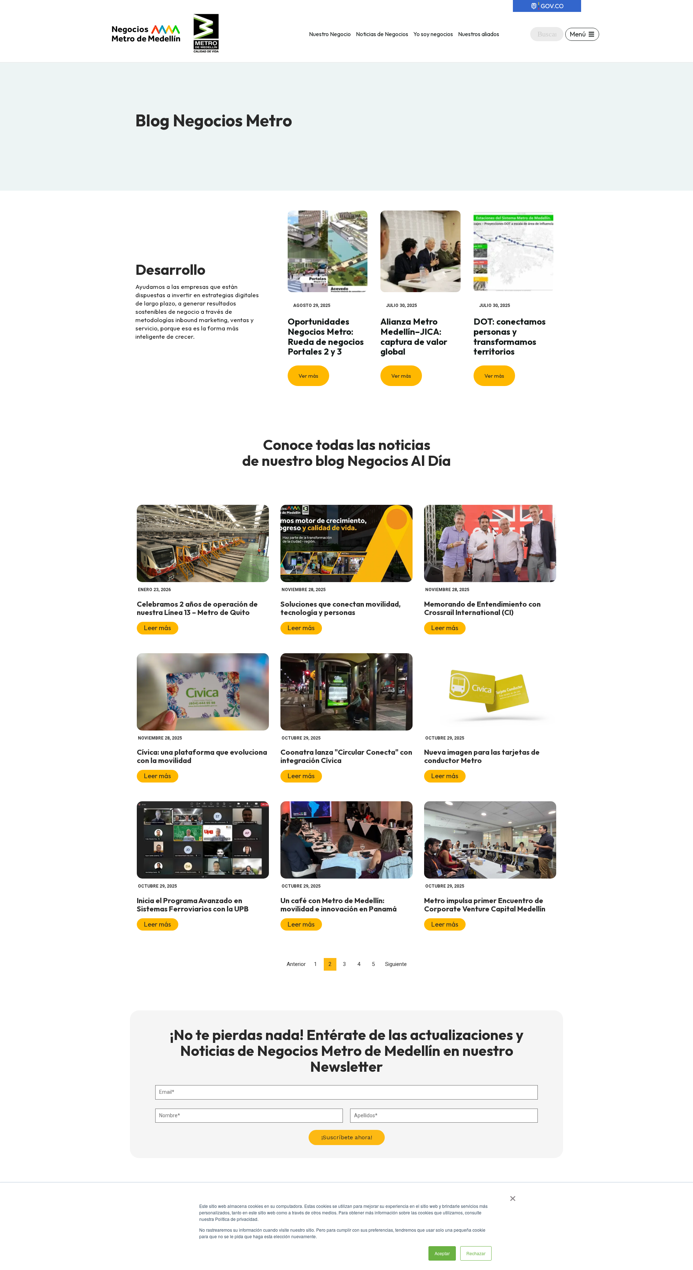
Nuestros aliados (478, 34)
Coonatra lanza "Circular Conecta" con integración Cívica (346, 756)
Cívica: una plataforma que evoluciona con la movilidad (202, 756)
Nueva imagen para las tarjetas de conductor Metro (482, 756)
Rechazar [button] (475, 1253)
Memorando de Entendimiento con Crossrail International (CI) (482, 608)
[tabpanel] (327, 298)
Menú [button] (578, 34)
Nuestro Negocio (330, 34)
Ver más (308, 375)
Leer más (157, 628)
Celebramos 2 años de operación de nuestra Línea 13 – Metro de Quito (197, 608)
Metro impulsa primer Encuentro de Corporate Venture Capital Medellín (484, 904)
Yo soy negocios (433, 34)
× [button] (513, 1196)
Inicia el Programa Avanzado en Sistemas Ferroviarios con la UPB (193, 904)
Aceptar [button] (442, 1253)
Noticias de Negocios (382, 34)
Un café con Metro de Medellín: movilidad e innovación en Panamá (338, 904)
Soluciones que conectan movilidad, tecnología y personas (340, 608)
